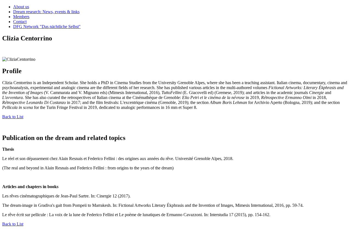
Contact (20, 21)
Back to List (12, 116)
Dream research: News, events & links (46, 11)
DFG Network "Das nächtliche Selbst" (47, 26)
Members (21, 16)
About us (21, 6)
